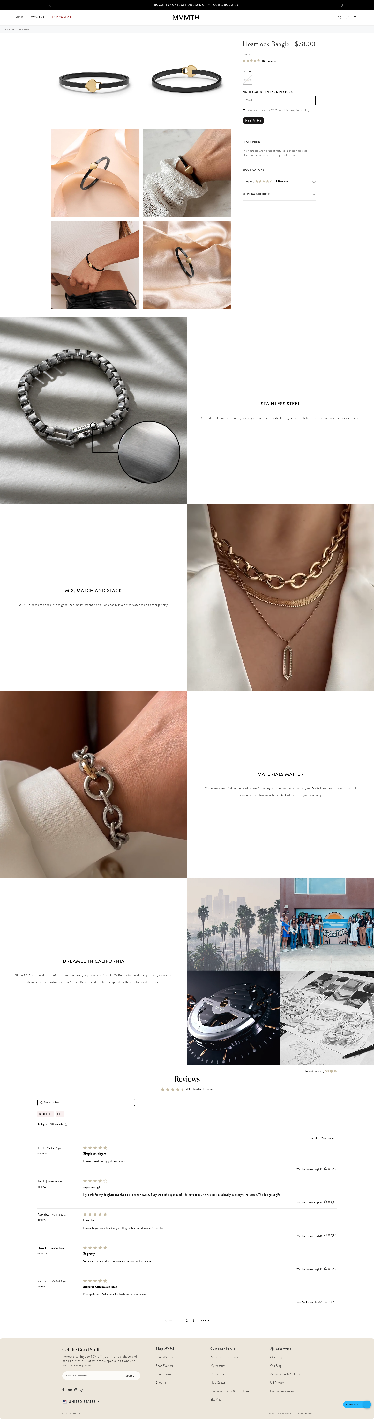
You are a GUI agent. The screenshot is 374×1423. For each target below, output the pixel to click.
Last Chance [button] (61, 17)
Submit (63, 1393)
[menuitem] (19, 17)
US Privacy (277, 1383)
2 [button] (187, 1320)
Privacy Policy (303, 1413)
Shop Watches (164, 1357)
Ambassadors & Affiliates (285, 1374)
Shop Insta (162, 1383)
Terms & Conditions (279, 1413)
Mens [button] (19, 17)
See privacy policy (299, 110)
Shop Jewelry (164, 1374)
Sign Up (130, 1376)
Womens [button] (37, 17)
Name (63, 1344)
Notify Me (253, 120)
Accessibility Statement (224, 1357)
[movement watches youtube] (70, 1389)
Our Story (276, 1357)
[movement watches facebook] (64, 1389)
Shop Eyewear (164, 1366)
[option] (196, 6)
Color (247, 71)
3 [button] (194, 1320)
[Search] (340, 17)
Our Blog (275, 1366)
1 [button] (180, 1320)
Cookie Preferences (282, 1391)
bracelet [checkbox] (45, 1114)
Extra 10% (352, 1404)
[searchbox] (86, 1102)
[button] (56, 5)
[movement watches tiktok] (81, 1390)
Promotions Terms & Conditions (229, 1391)
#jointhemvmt (280, 1348)
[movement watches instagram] (76, 1389)
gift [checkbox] (60, 1114)
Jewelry (9, 29)
